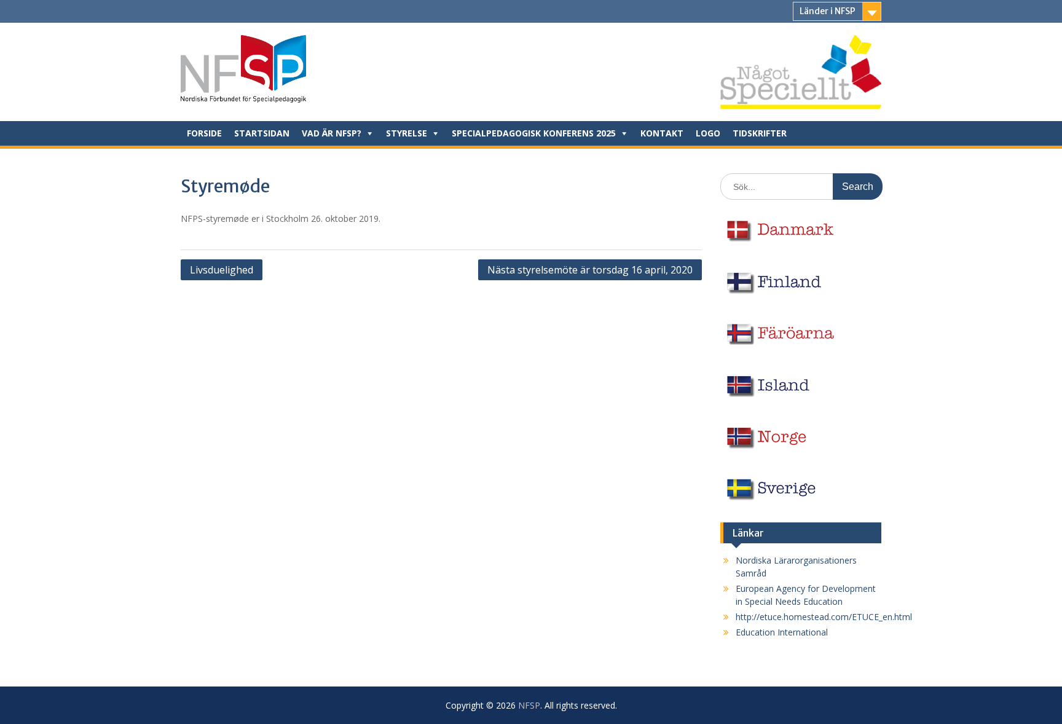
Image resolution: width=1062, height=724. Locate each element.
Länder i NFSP (828, 11)
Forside (204, 133)
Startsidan (261, 133)
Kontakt (661, 133)
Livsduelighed (221, 270)
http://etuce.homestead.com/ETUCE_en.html (824, 617)
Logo (708, 133)
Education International (782, 632)
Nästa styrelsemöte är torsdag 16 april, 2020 (590, 270)
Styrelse (406, 133)
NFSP (529, 705)
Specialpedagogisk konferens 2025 (534, 133)
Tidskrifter (760, 133)
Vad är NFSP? (331, 133)
